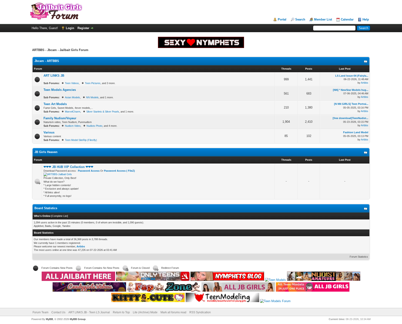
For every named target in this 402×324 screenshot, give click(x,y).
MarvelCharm (72, 111)
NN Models (92, 97)
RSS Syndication (200, 312)
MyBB (49, 319)
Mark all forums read (173, 312)
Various (49, 132)
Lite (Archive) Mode (145, 312)
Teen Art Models (55, 104)
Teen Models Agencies (60, 90)
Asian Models (72, 97)
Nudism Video (72, 125)
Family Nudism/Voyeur (60, 118)
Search (300, 19)
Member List (323, 19)
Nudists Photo (94, 125)
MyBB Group (78, 319)
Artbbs (364, 82)
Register (83, 28)
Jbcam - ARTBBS (46, 61)
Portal (282, 19)
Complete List (59, 216)
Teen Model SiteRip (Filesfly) (81, 140)
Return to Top (121, 312)
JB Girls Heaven (45, 152)
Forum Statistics (359, 256)
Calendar (347, 19)
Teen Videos (72, 83)
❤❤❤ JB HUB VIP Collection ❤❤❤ (68, 167)
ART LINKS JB (54, 75)
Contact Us (58, 312)
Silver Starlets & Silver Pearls (102, 111)
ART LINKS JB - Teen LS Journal (89, 312)
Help (365, 19)
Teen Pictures (92, 83)
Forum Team (40, 312)
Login (70, 28)
